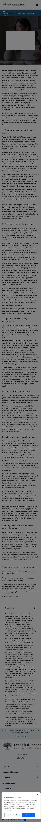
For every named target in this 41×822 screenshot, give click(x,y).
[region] (21, 805)
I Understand (28, 815)
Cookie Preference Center (13, 815)
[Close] (37, 794)
